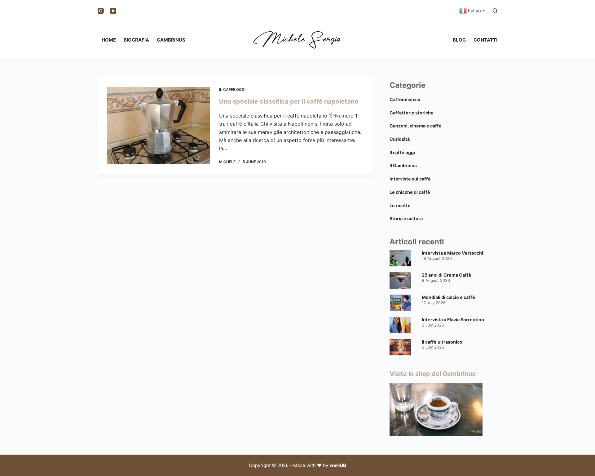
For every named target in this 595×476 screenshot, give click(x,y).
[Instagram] (101, 11)
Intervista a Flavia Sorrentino (453, 319)
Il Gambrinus (403, 165)
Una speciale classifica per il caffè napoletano (288, 101)
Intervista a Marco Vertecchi (452, 253)
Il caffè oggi (232, 89)
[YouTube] (113, 11)
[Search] (495, 10)
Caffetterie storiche (412, 112)
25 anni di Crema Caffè (446, 275)
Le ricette (400, 205)
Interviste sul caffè (410, 178)
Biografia (136, 40)
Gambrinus (171, 40)
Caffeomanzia (405, 99)
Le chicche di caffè (410, 192)
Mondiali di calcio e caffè (448, 297)
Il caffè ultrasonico (442, 342)
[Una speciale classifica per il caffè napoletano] (158, 125)
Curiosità (400, 139)
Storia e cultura (406, 218)
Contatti (485, 40)
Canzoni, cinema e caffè (416, 125)
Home (109, 40)
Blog (459, 40)
